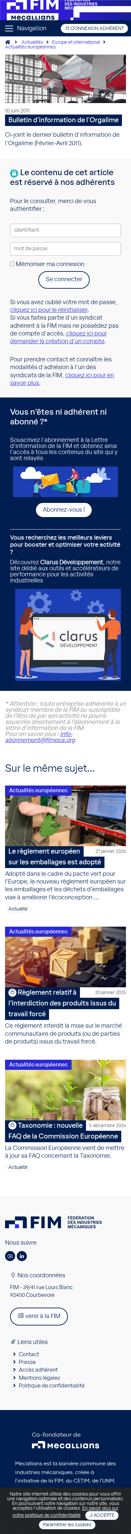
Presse (27, 1362)
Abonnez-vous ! (64, 510)
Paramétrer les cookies (67, 1525)
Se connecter (64, 280)
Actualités (32, 42)
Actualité (18, 909)
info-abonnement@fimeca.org (40, 737)
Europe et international (76, 42)
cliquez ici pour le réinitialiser (48, 310)
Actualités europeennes (30, 47)
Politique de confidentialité (52, 1385)
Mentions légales (39, 1378)
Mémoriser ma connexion (49, 264)
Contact (29, 1354)
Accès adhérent (38, 1370)
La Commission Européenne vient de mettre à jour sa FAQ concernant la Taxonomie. (65, 1140)
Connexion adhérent (97, 28)
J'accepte (102, 1515)
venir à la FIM (42, 1316)
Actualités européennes (38, 790)
